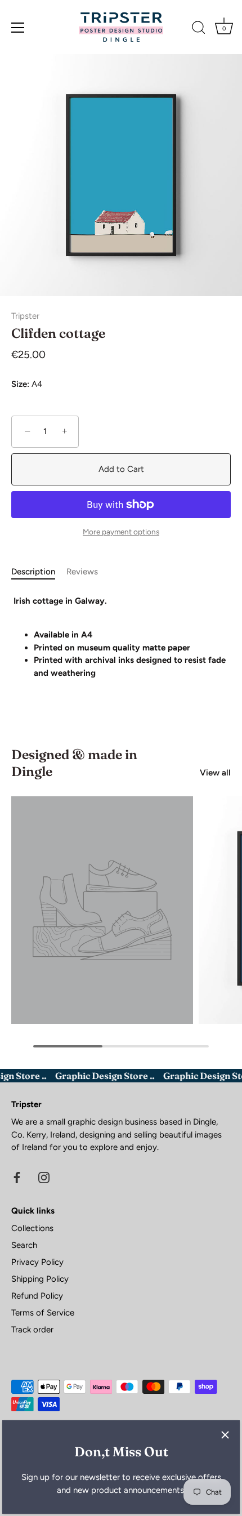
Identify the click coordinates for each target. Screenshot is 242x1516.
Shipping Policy (40, 1279)
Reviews (82, 572)
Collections (32, 1228)
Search (24, 1245)
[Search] (198, 29)
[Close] (225, 1435)
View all (215, 773)
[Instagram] (44, 1177)
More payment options (121, 531)
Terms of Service (42, 1313)
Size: (20, 384)
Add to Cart (121, 469)
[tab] (38, 571)
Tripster (25, 316)
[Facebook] (17, 1177)
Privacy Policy (37, 1262)
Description (33, 572)
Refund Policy (37, 1296)
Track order (32, 1330)
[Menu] (18, 27)
